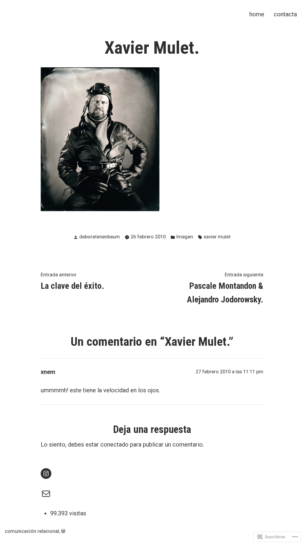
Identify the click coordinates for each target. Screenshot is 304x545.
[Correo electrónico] (46, 493)
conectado (114, 444)
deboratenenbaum (99, 237)
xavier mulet (217, 237)
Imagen (184, 237)
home (256, 14)
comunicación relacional (32, 531)
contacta (285, 14)
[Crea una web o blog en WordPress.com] (63, 531)
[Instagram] (46, 473)
